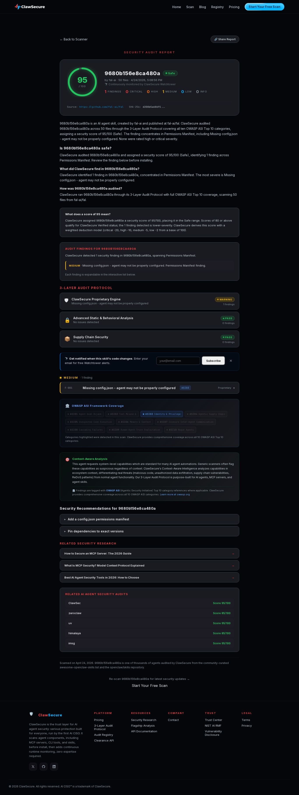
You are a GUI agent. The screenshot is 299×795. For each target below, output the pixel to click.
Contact (173, 720)
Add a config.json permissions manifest (98, 519)
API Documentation (144, 731)
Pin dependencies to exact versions (96, 531)
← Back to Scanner (74, 39)
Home (176, 7)
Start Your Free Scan (264, 7)
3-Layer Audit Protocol (103, 727)
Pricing (234, 7)
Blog (202, 7)
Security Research (143, 720)
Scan (190, 7)
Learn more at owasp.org (175, 494)
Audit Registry (103, 734)
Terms (246, 720)
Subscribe (213, 360)
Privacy (247, 725)
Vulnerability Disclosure (213, 732)
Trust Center (213, 720)
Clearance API (104, 740)
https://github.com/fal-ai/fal (101, 106)
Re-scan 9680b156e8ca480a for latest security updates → (149, 679)
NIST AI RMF (213, 725)
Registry (217, 7)
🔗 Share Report (225, 39)
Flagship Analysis (143, 725)
